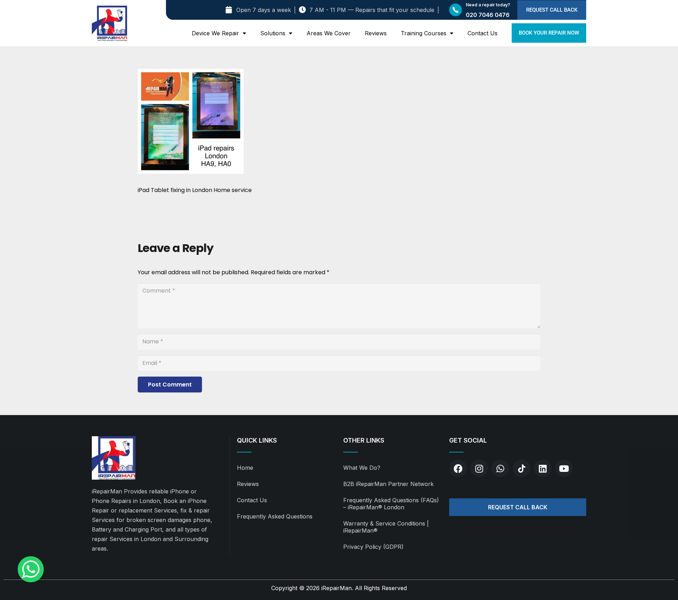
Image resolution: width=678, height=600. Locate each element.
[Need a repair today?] (455, 10)
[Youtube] (564, 468)
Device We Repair (215, 33)
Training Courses (423, 33)
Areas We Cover (329, 33)
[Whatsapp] (500, 468)
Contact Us (483, 33)
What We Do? (361, 467)
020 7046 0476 (488, 14)
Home (245, 467)
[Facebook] (458, 468)
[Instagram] (479, 468)
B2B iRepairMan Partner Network (388, 483)
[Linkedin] (543, 468)
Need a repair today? (488, 4)
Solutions (272, 33)
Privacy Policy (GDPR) (373, 546)
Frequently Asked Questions (275, 516)
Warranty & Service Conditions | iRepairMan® (386, 527)
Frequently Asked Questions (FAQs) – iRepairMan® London (391, 504)
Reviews (376, 33)
